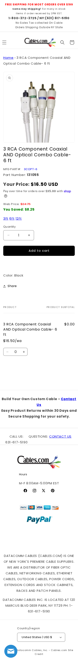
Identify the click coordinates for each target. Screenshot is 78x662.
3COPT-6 (30, 169)
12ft (19, 218)
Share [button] (12, 286)
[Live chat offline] (10, 651)
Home (8, 57)
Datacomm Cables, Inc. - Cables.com (41, 650)
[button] (62, 42)
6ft (12, 218)
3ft (5, 218)
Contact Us (60, 436)
